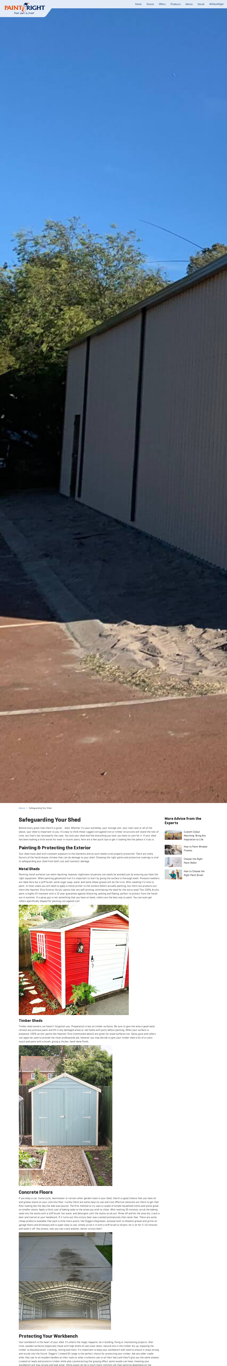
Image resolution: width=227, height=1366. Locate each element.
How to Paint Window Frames (195, 848)
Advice (22, 808)
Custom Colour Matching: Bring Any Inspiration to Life (195, 835)
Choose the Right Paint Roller (193, 860)
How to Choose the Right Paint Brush (194, 873)
